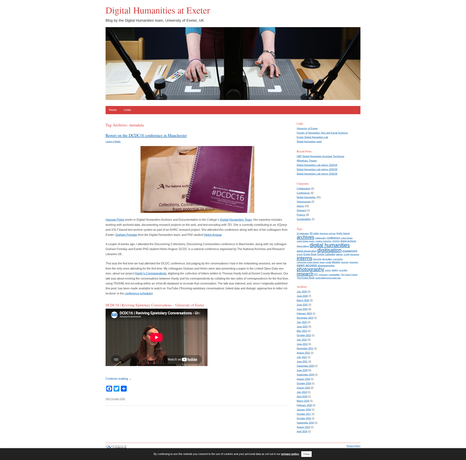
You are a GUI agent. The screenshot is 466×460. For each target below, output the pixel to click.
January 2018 (304, 409)
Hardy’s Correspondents (150, 273)
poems (328, 270)
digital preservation (307, 251)
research (305, 274)
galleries (339, 254)
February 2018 (304, 405)
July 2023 (302, 322)
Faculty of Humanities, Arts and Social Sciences (322, 132)
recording (343, 270)
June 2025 (302, 304)
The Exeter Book (306, 277)
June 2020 (302, 370)
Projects (301, 214)
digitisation (329, 250)
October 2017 (304, 414)
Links (127, 109)
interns (304, 258)
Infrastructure (304, 201)
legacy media (325, 262)
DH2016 (336, 241)
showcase (323, 275)
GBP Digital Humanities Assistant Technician (320, 156)
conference (333, 237)
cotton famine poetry (306, 241)
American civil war (328, 233)
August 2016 (303, 427)
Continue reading (119, 378)
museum (345, 262)
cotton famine (347, 238)
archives (305, 237)
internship (317, 259)
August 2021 (303, 352)
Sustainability (304, 219)
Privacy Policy (353, 446)
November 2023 (305, 318)
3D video (314, 233)
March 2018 (303, 401)
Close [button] (306, 454)
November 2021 (305, 348)
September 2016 (305, 422)
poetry (335, 270)
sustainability (334, 275)
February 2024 (304, 313)
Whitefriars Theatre (307, 160)
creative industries (323, 241)
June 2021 (302, 361)
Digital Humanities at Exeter (158, 10)
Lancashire (338, 259)
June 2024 (302, 309)
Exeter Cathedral (326, 254)
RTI (316, 274)
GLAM (346, 254)
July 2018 (302, 392)
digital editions (303, 246)
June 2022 (302, 344)
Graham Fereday (126, 234)
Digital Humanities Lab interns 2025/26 (317, 165)
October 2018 (304, 383)
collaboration (320, 238)
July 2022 (302, 339)
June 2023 (302, 326)
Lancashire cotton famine (308, 262)
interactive (354, 254)
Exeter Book (310, 254)
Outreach (301, 210)
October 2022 (304, 335)
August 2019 (303, 379)
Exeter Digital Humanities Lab (312, 137)
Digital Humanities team (309, 141)
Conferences (303, 193)
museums (353, 262)
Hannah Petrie (115, 219)
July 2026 (302, 291)
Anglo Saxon (343, 233)
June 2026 (302, 296)
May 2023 (302, 331)
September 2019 (305, 374)
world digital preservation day (328, 278)
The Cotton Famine (349, 275)
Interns (300, 206)
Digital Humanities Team (236, 219)
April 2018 (302, 396)
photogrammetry (326, 265)
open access (307, 265)
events (300, 254)
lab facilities (327, 259)
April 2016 (302, 431)
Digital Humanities (306, 197)
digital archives (348, 241)
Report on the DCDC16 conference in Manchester (146, 135)
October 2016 (304, 418)
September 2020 (305, 366)
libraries (336, 262)
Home (113, 109)
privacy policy (290, 454)
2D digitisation (303, 233)
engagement (349, 250)
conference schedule (138, 293)
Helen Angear (213, 234)
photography (310, 269)
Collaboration (303, 188)
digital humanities (330, 245)
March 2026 (303, 300)
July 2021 (302, 357)
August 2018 (303, 387)
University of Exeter (307, 128)
